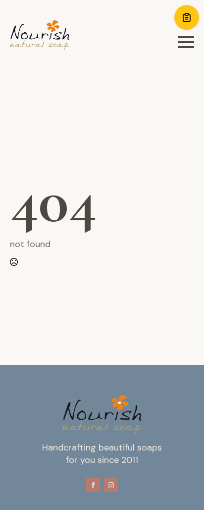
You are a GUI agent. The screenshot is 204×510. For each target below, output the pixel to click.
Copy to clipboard (186, 17)
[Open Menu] (186, 42)
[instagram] (111, 485)
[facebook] (93, 485)
